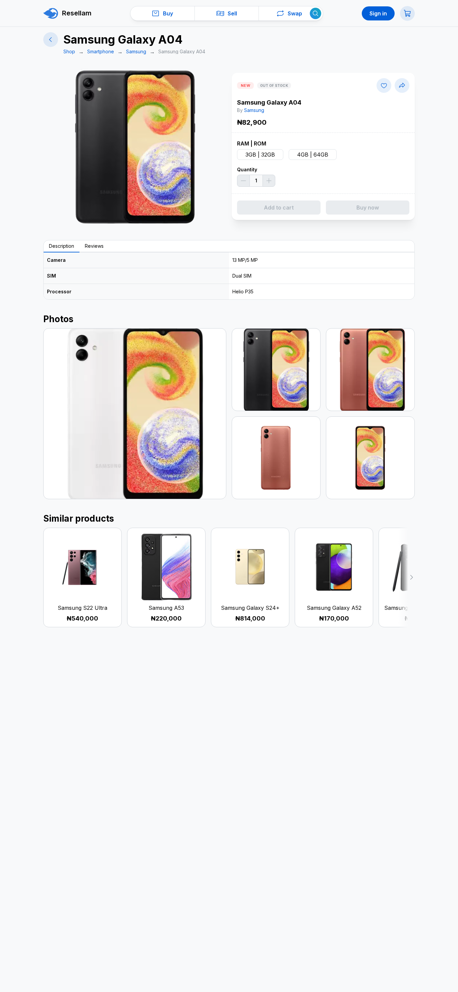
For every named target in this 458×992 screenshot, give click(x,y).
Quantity (247, 169)
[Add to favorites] (384, 85)
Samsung (254, 110)
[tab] (61, 246)
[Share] (402, 85)
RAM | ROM (251, 143)
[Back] (50, 39)
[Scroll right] (406, 577)
